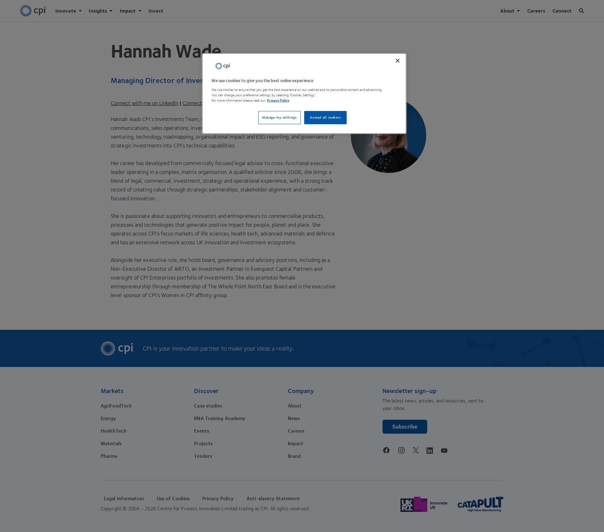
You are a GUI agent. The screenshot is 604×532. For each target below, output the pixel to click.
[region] (304, 93)
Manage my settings (279, 117)
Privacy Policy (278, 100)
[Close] (398, 61)
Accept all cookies (325, 117)
